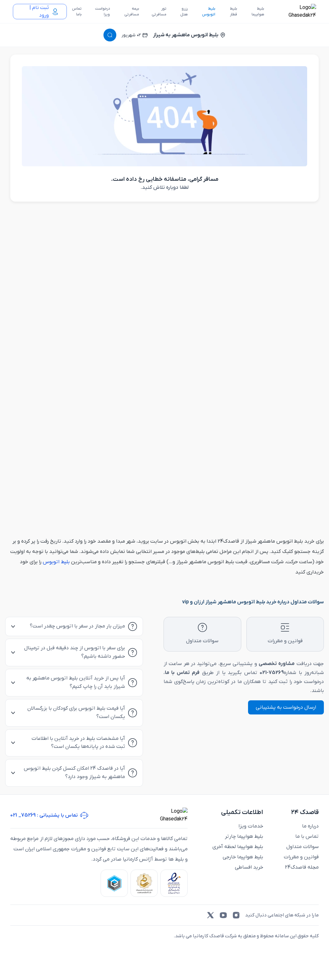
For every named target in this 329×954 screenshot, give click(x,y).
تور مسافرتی (159, 11)
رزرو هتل (184, 11)
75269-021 (272, 673)
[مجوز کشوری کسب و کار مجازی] (114, 883)
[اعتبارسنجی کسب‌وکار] (174, 883)
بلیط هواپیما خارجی (243, 857)
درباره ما (310, 826)
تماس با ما (307, 836)
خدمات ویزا (250, 826)
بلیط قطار (233, 11)
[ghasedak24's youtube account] (223, 915)
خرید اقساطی (249, 867)
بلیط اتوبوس (208, 11)
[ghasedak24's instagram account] (236, 915)
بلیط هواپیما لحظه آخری (237, 847)
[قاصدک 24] (295, 11)
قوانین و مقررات (301, 857)
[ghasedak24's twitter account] (210, 915)
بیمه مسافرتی (131, 11)
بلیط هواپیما (258, 11)
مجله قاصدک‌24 (302, 867)
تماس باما (77, 11)
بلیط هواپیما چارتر (244, 836)
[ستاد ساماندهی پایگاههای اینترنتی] (144, 883)
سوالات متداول (302, 847)
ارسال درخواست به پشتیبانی (286, 707)
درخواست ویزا (102, 11)
